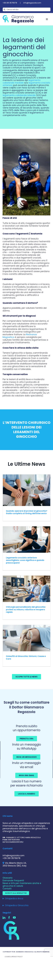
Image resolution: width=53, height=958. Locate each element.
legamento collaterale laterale (19, 95)
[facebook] (9, 917)
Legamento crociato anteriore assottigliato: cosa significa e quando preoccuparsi (25, 560)
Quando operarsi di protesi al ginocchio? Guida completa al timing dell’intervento (26, 512)
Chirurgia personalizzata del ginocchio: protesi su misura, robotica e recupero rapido (26, 609)
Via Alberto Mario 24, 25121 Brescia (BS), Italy (14, 864)
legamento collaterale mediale (21, 81)
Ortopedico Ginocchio (16, 905)
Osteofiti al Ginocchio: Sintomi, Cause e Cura (26, 657)
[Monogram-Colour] (12, 921)
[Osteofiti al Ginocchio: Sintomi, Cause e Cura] (26, 638)
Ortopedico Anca (14, 898)
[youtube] (14, 917)
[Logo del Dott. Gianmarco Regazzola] (18, 16)
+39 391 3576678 (10, 3)
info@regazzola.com (32, 3)
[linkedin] (4, 917)
